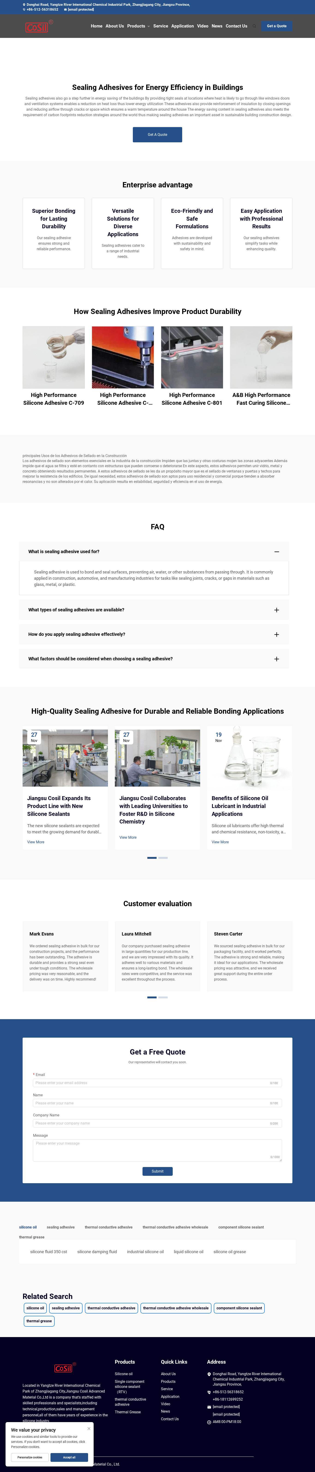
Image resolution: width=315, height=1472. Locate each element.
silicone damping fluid (97, 1251)
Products (136, 26)
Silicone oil (124, 1374)
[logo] (42, 26)
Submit (157, 1171)
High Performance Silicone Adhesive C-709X (123, 399)
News (217, 26)
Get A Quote (157, 134)
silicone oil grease (230, 1251)
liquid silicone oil (188, 1251)
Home (96, 26)
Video (202, 26)
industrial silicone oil (145, 1251)
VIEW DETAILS (54, 357)
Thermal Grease (128, 1412)
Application (182, 26)
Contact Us (236, 26)
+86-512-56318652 (43, 9)
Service (160, 26)
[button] (152, 858)
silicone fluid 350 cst (48, 1251)
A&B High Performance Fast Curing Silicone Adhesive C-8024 (261, 399)
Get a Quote (277, 26)
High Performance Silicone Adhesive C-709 (53, 399)
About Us (115, 26)
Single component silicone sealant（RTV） (129, 1386)
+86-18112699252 (228, 1399)
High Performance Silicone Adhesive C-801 (192, 399)
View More (35, 842)
